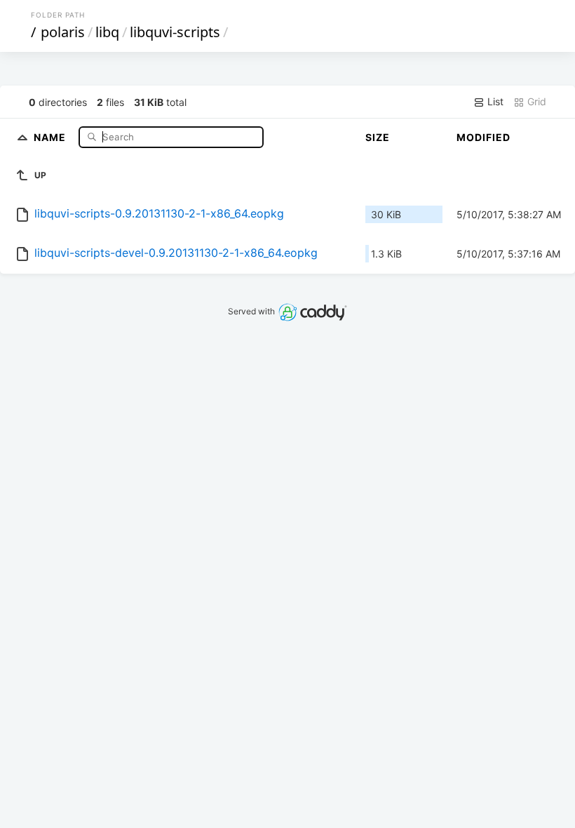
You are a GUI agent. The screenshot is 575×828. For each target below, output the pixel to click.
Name (51, 136)
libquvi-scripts (175, 31)
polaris (63, 31)
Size (377, 137)
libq (107, 31)
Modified (483, 137)
